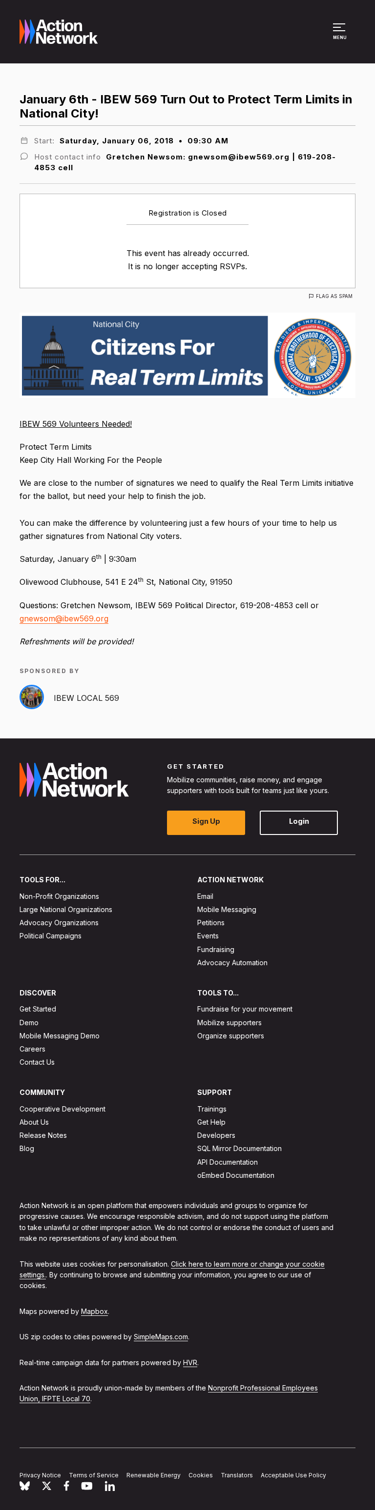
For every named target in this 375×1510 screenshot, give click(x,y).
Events (208, 936)
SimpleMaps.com (161, 1336)
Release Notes (43, 1135)
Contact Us (37, 1062)
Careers (32, 1049)
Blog (27, 1148)
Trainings (212, 1108)
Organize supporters (230, 1035)
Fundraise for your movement (244, 1009)
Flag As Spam (334, 296)
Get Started (38, 1009)
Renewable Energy (153, 1475)
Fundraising (215, 949)
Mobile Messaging (226, 909)
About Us (34, 1122)
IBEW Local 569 (86, 698)
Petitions (211, 922)
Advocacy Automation (232, 962)
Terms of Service (94, 1475)
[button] (340, 36)
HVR (190, 1362)
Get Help (211, 1122)
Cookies (200, 1475)
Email (205, 896)
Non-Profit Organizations (59, 896)
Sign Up (206, 821)
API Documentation (227, 1161)
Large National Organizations (66, 909)
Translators (237, 1475)
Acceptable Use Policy (293, 1475)
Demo (29, 1022)
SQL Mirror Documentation (239, 1148)
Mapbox (94, 1311)
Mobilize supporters (229, 1022)
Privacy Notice (40, 1475)
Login (299, 821)
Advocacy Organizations (59, 922)
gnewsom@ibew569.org (64, 618)
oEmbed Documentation (235, 1175)
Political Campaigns (51, 936)
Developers (216, 1135)
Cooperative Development (62, 1108)
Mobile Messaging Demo (60, 1035)
